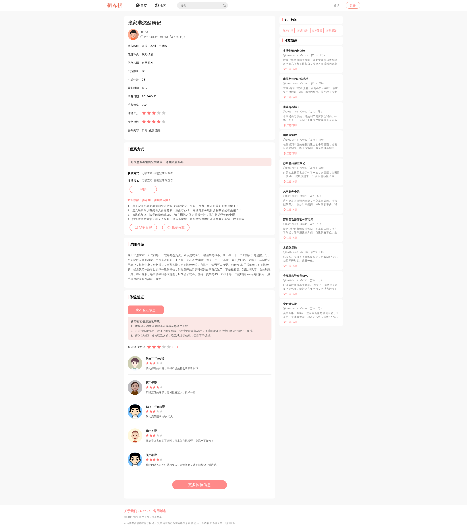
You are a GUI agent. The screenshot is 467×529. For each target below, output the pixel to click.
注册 (353, 5)
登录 (336, 5)
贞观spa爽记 (291, 107)
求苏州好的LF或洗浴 (295, 79)
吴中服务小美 (291, 191)
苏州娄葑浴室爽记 (294, 163)
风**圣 (144, 32)
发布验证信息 (146, 309)
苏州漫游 (331, 30)
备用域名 (159, 511)
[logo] (119, 5)
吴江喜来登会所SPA (295, 276)
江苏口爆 (288, 30)
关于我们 (130, 511)
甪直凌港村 (290, 135)
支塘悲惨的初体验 (294, 51)
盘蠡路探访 (290, 247)
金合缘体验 (290, 304)
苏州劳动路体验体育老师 (298, 219)
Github (145, 511)
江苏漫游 (317, 30)
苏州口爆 (302, 30)
